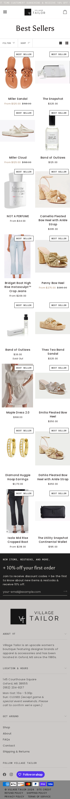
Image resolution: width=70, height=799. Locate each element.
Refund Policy (14, 793)
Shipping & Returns (16, 751)
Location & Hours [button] (15, 668)
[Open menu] (8, 12)
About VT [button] (9, 633)
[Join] (64, 591)
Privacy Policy (14, 796)
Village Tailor (17, 789)
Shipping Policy (37, 793)
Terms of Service (39, 796)
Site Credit (44, 789)
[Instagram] (11, 774)
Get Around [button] (11, 716)
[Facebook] (4, 774)
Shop (6, 727)
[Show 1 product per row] (60, 43)
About (7, 733)
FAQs (6, 739)
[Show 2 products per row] (67, 43)
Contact (9, 745)
